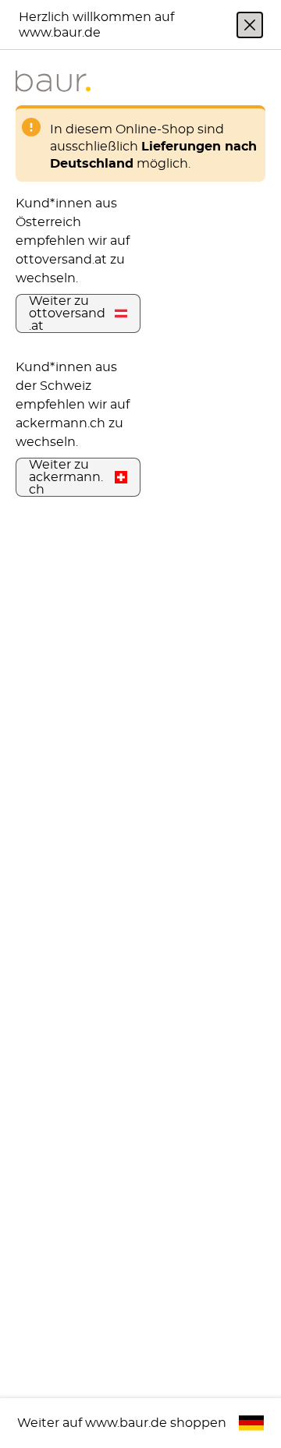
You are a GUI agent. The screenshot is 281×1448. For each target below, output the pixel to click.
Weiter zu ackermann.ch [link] (66, 477)
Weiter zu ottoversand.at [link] (67, 313)
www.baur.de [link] (126, 1423)
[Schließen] (249, 24)
